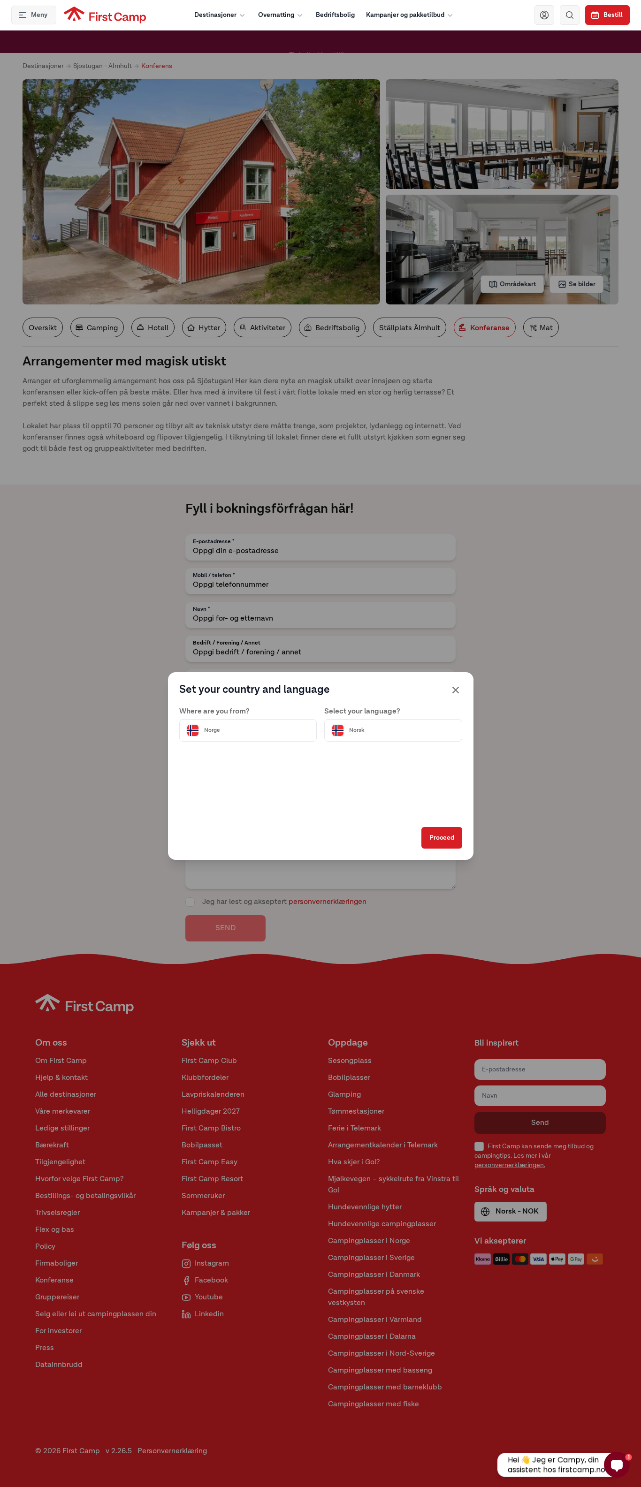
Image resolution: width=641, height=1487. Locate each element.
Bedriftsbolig (335, 15)
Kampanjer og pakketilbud (405, 15)
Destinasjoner (215, 15)
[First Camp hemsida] (105, 15)
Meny (39, 15)
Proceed (441, 838)
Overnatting (276, 15)
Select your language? (362, 711)
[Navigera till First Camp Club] (544, 15)
